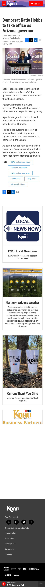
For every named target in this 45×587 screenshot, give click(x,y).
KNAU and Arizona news (20, 173)
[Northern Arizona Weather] (22, 282)
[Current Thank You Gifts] (22, 361)
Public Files (9, 538)
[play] (3, 584)
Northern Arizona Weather (22, 303)
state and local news (19, 168)
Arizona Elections (18, 184)
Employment (10, 544)
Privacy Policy (10, 533)
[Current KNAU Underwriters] (22, 417)
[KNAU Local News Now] (22, 226)
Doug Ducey (31, 179)
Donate (37, 4)
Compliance (9, 549)
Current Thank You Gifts (22, 393)
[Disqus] (22, 465)
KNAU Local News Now (22, 251)
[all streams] (41, 584)
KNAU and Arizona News (20, 162)
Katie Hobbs (15, 179)
